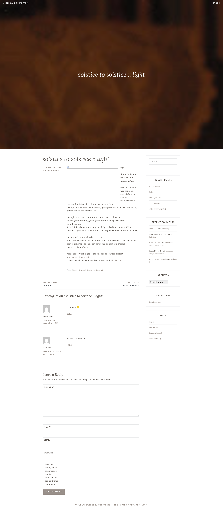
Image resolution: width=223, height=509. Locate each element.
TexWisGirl (48, 316)
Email (47, 440)
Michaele (47, 347)
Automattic (141, 505)
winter (102, 270)
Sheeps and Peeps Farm (15, 3)
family (75, 270)
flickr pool (117, 260)
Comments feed (155, 333)
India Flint (153, 229)
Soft (151, 192)
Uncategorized (155, 302)
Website (48, 453)
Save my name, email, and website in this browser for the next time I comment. (51, 474)
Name (47, 427)
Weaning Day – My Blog (158, 259)
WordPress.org (155, 338)
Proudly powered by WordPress (92, 505)
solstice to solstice (90, 270)
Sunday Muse (154, 186)
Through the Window (157, 198)
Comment (49, 388)
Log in (151, 322)
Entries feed (154, 327)
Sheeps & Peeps (51, 171)
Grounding (164, 229)
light (80, 270)
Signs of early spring (157, 209)
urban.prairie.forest (79, 257)
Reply (69, 313)
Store (216, 3)
